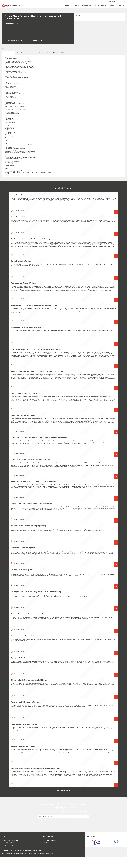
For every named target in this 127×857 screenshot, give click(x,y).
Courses (75, 5)
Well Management (86, 5)
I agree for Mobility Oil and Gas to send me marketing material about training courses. (58, 819)
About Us (66, 5)
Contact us (112, 5)
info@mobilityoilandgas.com (11, 840)
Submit (63, 824)
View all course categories (63, 790)
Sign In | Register (110, 1)
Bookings (121, 1)
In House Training (37, 40)
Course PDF (11, 31)
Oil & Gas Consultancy (100, 5)
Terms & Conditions (33, 853)
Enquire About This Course (15, 40)
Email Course (11, 27)
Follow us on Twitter (50, 842)
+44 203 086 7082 (9, 842)
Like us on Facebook (50, 840)
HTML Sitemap (49, 853)
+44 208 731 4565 (8, 845)
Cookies (42, 853)
